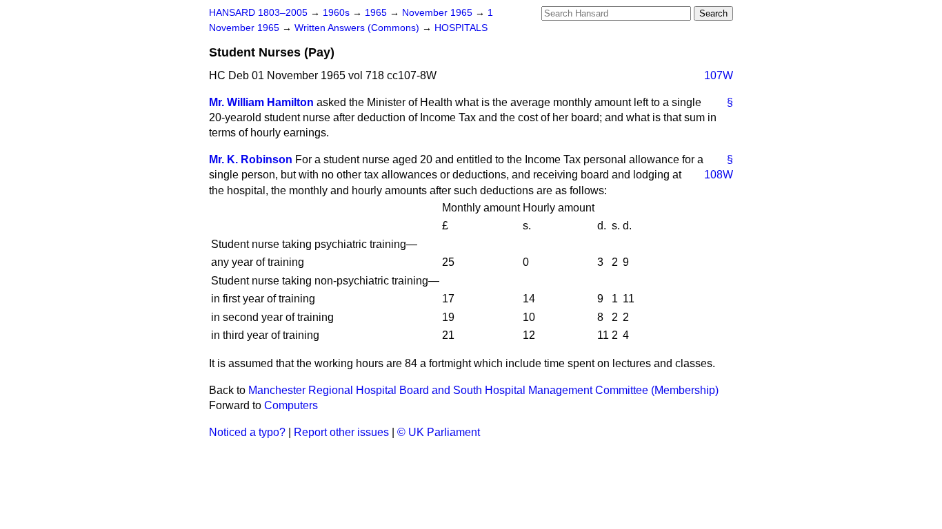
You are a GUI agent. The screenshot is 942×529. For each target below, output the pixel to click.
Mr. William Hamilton (261, 102)
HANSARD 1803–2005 (258, 13)
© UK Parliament (438, 432)
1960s (337, 13)
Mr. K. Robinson (250, 159)
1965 (377, 13)
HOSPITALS (461, 28)
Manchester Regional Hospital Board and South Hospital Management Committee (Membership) (483, 390)
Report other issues (341, 432)
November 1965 (438, 13)
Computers (291, 405)
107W (718, 75)
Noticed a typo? (247, 432)
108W (718, 174)
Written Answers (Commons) (358, 28)
